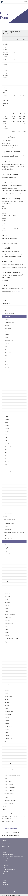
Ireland (6, 431)
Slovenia (7, 474)
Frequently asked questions (9, 869)
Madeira (7, 383)
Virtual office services (9, 803)
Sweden (7, 477)
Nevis (6, 349)
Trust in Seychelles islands (11, 763)
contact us (17, 295)
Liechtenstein (8, 501)
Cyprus (6, 416)
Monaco (7, 492)
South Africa (8, 392)
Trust (5, 741)
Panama (7, 319)
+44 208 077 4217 (6, 843)
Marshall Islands (9, 340)
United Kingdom (9, 471)
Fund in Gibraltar (9, 784)
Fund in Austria (8, 781)
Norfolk (7, 495)
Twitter (4, 882)
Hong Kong (8, 316)
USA (6, 331)
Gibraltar (7, 334)
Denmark (7, 425)
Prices (4, 806)
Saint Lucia (7, 395)
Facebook (5, 876)
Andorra (7, 498)
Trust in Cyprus (8, 745)
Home (4, 300)
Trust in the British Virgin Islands (12, 775)
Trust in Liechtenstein (10, 757)
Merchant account (9, 523)
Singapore (7, 377)
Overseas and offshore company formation (14, 307)
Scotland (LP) (8, 489)
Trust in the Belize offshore (11, 772)
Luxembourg (8, 443)
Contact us (4, 840)
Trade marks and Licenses (10, 800)
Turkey (6, 467)
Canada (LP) (8, 352)
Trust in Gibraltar (9, 748)
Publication (5, 871)
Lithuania (7, 440)
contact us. (17, 291)
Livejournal (5, 884)
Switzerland (8, 446)
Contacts (5, 809)
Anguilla (7, 325)
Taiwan (7, 410)
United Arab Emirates (10, 389)
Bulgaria (7, 464)
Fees (6, 526)
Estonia (7, 419)
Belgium (7, 480)
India (6, 401)
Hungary (7, 507)
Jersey (6, 374)
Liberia (6, 358)
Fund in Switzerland (9, 790)
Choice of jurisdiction (7, 303)
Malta (6, 483)
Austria (6, 422)
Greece (7, 428)
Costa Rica (7, 367)
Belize (6, 310)
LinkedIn (4, 880)
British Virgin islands (10, 313)
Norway (7, 458)
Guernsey (7, 370)
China (6, 404)
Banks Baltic (8, 529)
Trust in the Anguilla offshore (12, 769)
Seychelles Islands (9, 322)
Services (5, 516)
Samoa (6, 337)
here (5, 230)
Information (5, 865)
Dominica (7, 364)
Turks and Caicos (9, 398)
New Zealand (8, 328)
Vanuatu (7, 343)
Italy (6, 434)
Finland (6, 452)
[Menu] (20, 1)
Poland (6, 449)
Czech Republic (8, 513)
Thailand (7, 407)
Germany (7, 455)
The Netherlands (9, 486)
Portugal (7, 504)
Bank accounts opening (9, 519)
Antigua (7, 355)
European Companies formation (11, 413)
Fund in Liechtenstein (10, 787)
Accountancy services (9, 793)
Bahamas (7, 346)
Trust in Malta (8, 760)
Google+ (5, 878)
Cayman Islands (9, 361)
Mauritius (7, 380)
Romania (7, 461)
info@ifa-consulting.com (11, 828)
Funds (5, 778)
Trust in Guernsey (9, 751)
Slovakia (7, 510)
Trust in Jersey (8, 754)
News (4, 873)
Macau (6, 386)
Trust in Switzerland (10, 766)
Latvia (6, 437)
